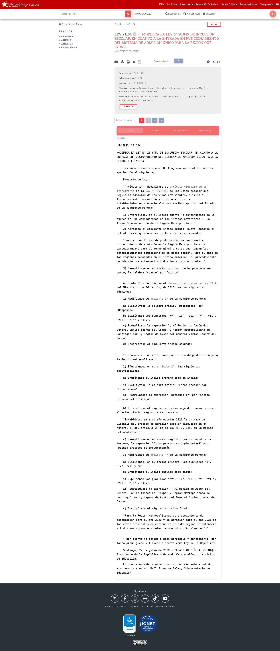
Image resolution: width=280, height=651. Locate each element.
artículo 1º (159, 298)
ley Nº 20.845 (156, 191)
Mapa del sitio (136, 606)
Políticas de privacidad (115, 606)
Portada (118, 24)
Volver (214, 24)
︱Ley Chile (33, 4)
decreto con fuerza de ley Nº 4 (192, 283)
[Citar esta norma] (139, 62)
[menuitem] (277, 4)
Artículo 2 (67, 43)
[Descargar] (122, 62)
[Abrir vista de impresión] (128, 62)
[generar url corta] (178, 61)
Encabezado (67, 36)
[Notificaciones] (134, 62)
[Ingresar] (273, 14)
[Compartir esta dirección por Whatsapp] (218, 62)
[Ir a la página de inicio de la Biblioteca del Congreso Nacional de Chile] (14, 4)
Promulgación (69, 47)
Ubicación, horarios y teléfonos (160, 606)
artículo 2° (165, 366)
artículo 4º (159, 454)
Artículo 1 (67, 40)
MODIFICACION (128, 106)
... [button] (147, 100)
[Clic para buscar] (128, 14)
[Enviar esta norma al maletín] (116, 62)
